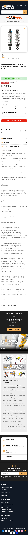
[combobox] (14, 12)
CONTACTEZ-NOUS (14, 329)
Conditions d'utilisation (7, 511)
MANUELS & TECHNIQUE (7, 520)
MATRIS (2, 62)
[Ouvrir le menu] (25, 5)
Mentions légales (5, 502)
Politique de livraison (6, 507)
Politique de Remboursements (8, 506)
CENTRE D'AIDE (4, 518)
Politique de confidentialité (7, 504)
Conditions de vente (6, 509)
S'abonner (23, 473)
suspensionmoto (11, 528)
